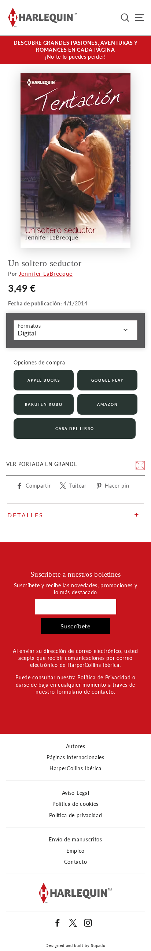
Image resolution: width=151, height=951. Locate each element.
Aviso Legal (75, 793)
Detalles (25, 514)
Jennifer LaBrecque (46, 273)
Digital (27, 333)
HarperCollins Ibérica (75, 768)
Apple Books (43, 380)
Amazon (107, 404)
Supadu (98, 945)
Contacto (75, 862)
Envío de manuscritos (75, 839)
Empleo (75, 851)
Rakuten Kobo (44, 404)
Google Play (107, 380)
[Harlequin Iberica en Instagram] (88, 923)
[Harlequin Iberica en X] (73, 923)
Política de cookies (75, 804)
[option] (75, 50)
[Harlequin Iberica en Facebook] (58, 923)
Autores (75, 746)
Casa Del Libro (74, 428)
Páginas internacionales (75, 757)
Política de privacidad (75, 815)
